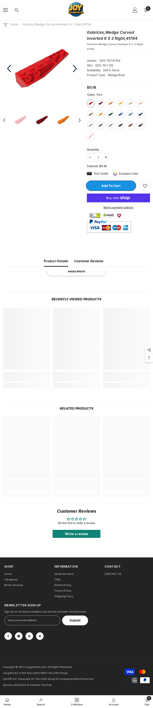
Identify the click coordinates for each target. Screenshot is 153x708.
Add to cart (112, 186)
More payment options (118, 207)
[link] (26, 379)
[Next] (75, 68)
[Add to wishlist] (145, 186)
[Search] (16, 10)
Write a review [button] (76, 534)
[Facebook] (8, 636)
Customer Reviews (88, 261)
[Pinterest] (29, 636)
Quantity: (93, 149)
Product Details (56, 261)
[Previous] (9, 68)
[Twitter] (40, 636)
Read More (76, 271)
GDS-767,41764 (109, 60)
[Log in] (135, 10)
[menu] (5, 10)
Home (14, 24)
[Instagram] (19, 636)
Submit (75, 620)
